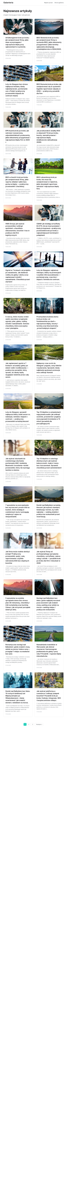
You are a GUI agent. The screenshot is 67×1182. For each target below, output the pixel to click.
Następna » (39, 724)
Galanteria (8, 2)
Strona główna (59, 2)
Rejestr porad (48, 2)
